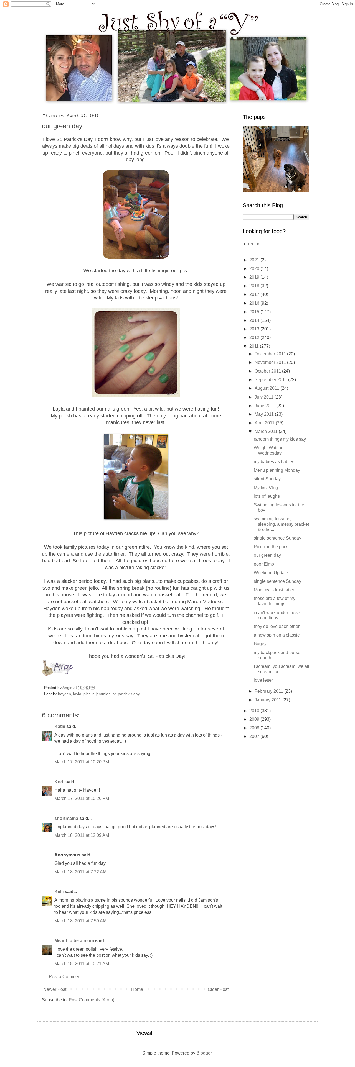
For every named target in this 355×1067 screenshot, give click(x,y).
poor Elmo (264, 564)
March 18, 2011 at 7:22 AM (80, 871)
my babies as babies (274, 461)
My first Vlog (266, 487)
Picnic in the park (271, 546)
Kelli (59, 891)
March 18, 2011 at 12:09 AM (81, 835)
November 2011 (271, 362)
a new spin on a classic (277, 635)
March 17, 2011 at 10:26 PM (81, 798)
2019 (254, 277)
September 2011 (271, 379)
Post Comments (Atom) (91, 999)
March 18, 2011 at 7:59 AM (80, 921)
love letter (263, 680)
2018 (254, 285)
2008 (254, 727)
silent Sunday (267, 478)
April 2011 (265, 422)
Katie (59, 726)
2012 (254, 337)
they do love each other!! (278, 626)
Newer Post (54, 989)
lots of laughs (267, 496)
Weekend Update (271, 572)
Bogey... (262, 643)
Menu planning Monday (277, 470)
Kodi (59, 781)
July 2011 (265, 397)
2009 (254, 719)
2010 (254, 710)
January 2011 (268, 699)
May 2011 (265, 414)
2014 (254, 320)
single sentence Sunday (277, 538)
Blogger (204, 1053)
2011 (254, 346)
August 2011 (267, 388)
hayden (64, 694)
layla (77, 694)
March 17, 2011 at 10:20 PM (81, 762)
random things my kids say (280, 439)
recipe (254, 244)
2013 (254, 329)
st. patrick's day (126, 694)
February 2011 (269, 691)
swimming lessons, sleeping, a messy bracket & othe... (281, 524)
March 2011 (267, 431)
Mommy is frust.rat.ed (274, 590)
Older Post (218, 989)
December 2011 (271, 354)
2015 (254, 311)
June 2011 (265, 405)
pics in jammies (96, 694)
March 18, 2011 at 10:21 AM (81, 963)
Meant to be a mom (74, 940)
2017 (254, 294)
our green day (267, 555)
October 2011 (268, 371)
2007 (254, 736)
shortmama (66, 818)
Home (137, 989)
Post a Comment (65, 976)
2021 (254, 260)
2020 (254, 268)
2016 (254, 303)
